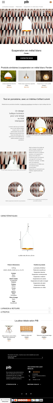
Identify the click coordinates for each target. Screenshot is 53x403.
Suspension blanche (39, 272)
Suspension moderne (39, 276)
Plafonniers (19, 7)
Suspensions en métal (39, 287)
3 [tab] (28, 39)
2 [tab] (26, 39)
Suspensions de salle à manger (39, 281)
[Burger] (3, 2)
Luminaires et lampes (8, 7)
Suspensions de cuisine (39, 279)
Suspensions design (39, 285)
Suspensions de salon (39, 283)
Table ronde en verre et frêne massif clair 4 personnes (9, 337)
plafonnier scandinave (26, 104)
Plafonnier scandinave (39, 270)
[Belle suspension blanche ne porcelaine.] (15, 189)
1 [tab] (24, 39)
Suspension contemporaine (39, 274)
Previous (1, 26)
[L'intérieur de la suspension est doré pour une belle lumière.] (37, 189)
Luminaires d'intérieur (39, 268)
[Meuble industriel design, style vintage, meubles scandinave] (26, 2)
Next (51, 26)
